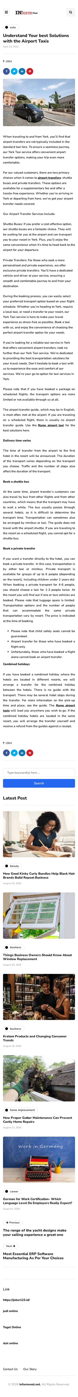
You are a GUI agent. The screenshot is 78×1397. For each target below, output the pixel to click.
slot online (10, 1343)
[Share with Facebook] (6, 71)
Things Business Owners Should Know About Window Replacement (37, 957)
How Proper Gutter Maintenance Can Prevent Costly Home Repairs (37, 1120)
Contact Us (10, 1369)
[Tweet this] (14, 71)
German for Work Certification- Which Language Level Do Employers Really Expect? (37, 1201)
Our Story (30, 1369)
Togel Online (12, 1327)
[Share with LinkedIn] (22, 71)
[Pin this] (29, 71)
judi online (10, 1311)
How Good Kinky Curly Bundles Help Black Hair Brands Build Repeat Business (39, 875)
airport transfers (49, 178)
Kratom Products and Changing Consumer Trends (35, 1038)
